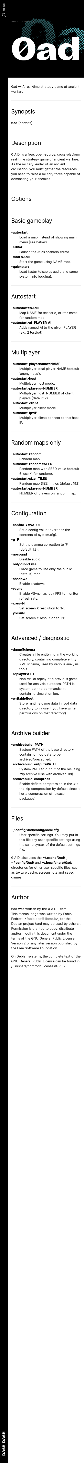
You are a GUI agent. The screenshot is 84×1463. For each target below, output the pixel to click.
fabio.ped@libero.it (41, 919)
